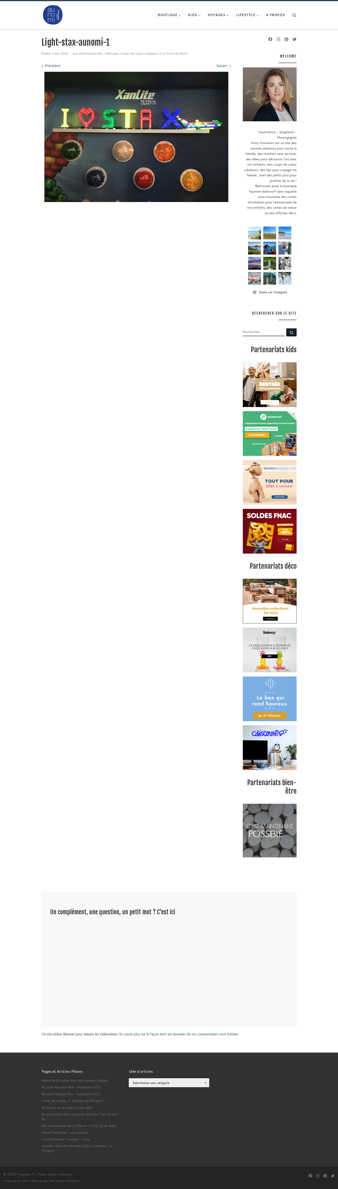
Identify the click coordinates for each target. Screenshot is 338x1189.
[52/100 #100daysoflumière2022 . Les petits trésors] (254, 278)
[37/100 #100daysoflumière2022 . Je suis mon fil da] (254, 233)
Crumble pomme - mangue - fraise (65, 1139)
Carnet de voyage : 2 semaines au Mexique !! (72, 1100)
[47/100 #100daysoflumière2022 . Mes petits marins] (269, 248)
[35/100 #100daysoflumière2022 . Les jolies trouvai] (284, 263)
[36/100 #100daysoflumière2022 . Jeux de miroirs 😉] (269, 278)
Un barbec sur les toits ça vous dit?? (67, 1107)
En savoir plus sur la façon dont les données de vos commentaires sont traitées (178, 1034)
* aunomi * (25, 1174)
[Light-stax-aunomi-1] (136, 137)
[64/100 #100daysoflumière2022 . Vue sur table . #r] (284, 248)
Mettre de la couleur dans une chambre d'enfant (74, 1080)
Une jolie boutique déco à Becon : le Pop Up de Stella (78, 1125)
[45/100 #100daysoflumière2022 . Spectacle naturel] (254, 248)
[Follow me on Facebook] (270, 39)
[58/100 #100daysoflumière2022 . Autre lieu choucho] (284, 278)
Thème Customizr (67, 1181)
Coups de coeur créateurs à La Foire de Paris (153, 53)
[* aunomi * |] (52, 14)
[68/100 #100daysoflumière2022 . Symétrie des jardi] (269, 263)
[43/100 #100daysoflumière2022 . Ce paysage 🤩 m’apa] (284, 233)
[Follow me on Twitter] (294, 39)
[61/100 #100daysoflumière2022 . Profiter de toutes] (269, 233)
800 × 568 (104, 53)
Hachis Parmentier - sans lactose (64, 1132)
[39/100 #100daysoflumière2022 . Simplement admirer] (254, 263)
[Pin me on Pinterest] (286, 39)
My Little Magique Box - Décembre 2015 (70, 1094)
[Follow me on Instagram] (278, 39)
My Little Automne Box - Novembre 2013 (71, 1087)
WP (25, 1181)
